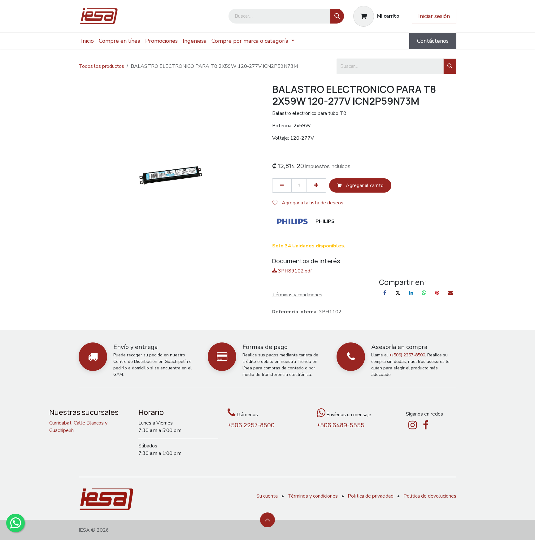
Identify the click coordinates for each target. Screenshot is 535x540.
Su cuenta (267, 496)
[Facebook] (385, 293)
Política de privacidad (371, 496)
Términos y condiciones (313, 496)
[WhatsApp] (424, 293)
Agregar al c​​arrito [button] (364, 185)
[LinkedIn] (411, 293)
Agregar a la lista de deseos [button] (312, 202)
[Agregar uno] (316, 185)
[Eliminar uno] (282, 185)
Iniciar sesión (434, 16)
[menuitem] (87, 41)
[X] (398, 293)
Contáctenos (433, 41)
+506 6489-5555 (340, 425)
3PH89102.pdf (294, 271)
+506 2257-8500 (251, 425)
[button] (267, 519)
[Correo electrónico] (450, 293)
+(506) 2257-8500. (407, 355)
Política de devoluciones (429, 496)
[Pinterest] (437, 293)
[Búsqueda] (337, 16)
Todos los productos (101, 66)
